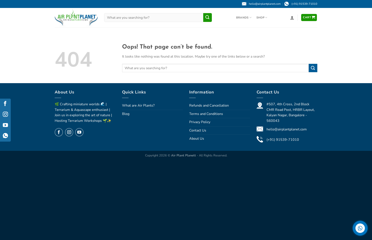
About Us (196, 138)
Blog (125, 114)
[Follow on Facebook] (59, 132)
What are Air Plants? (138, 105)
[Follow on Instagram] (69, 132)
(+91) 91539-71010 (283, 139)
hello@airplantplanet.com (287, 129)
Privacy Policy (199, 122)
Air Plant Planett (184, 155)
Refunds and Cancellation (209, 105)
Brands (242, 18)
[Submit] (207, 17)
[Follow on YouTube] (79, 132)
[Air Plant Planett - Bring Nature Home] (76, 17)
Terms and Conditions (206, 114)
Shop (260, 18)
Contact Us (197, 130)
